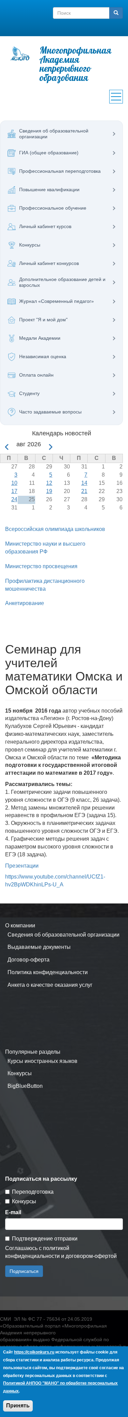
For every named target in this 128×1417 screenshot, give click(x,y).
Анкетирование (24, 603)
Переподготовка (33, 1192)
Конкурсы (20, 1073)
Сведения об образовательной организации (63, 935)
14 (84, 483)
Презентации (22, 866)
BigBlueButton (25, 1086)
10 (14, 483)
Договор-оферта (28, 960)
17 (14, 491)
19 (49, 491)
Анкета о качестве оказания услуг (50, 985)
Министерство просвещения (41, 566)
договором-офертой (91, 1256)
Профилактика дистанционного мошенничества (45, 585)
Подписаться (24, 1271)
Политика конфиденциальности (48, 972)
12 (49, 483)
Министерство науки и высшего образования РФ (45, 548)
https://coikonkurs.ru (34, 1352)
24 (14, 499)
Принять (18, 1405)
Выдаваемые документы (39, 947)
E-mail (13, 1212)
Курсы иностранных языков (42, 1061)
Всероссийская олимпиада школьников (55, 529)
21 (84, 491)
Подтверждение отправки (44, 1238)
